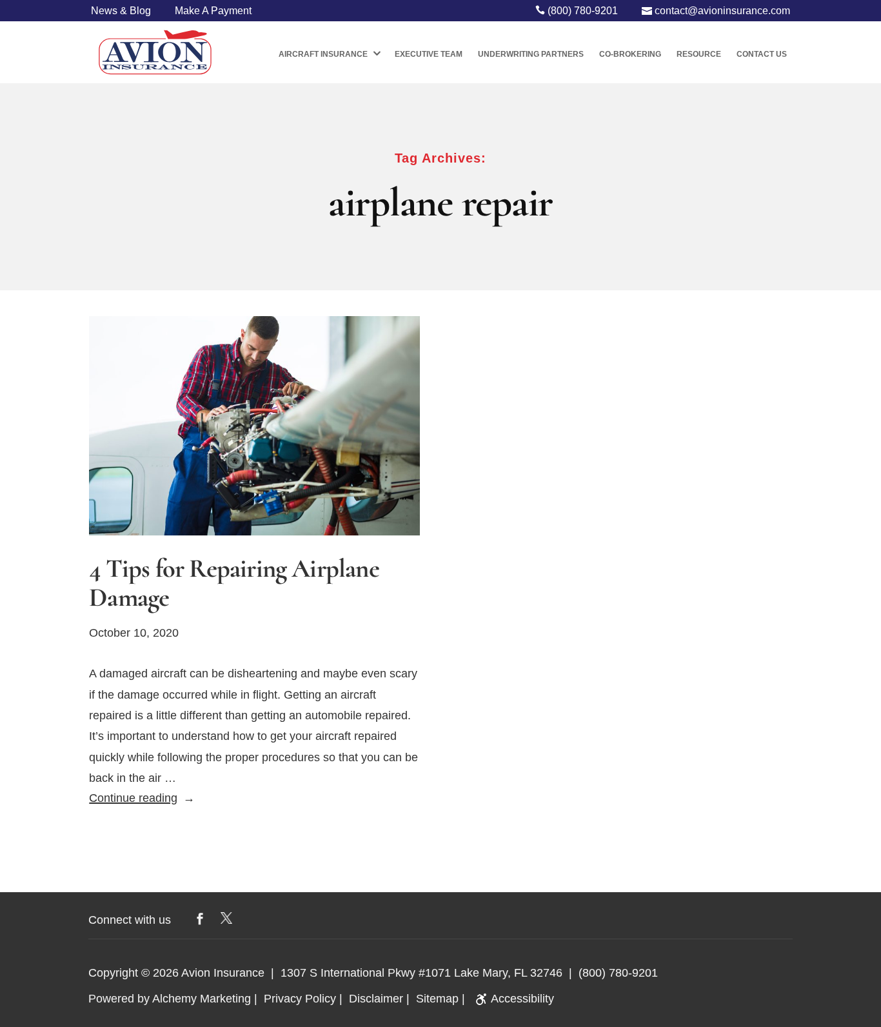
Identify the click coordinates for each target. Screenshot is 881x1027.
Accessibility (522, 998)
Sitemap (437, 998)
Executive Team (428, 54)
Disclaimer (376, 998)
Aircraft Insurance (323, 54)
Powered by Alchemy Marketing (169, 998)
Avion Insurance (222, 972)
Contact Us (762, 54)
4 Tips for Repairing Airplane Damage (234, 583)
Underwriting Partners (531, 54)
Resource (699, 54)
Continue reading (142, 798)
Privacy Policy (300, 998)
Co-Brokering (630, 54)
